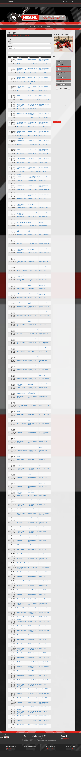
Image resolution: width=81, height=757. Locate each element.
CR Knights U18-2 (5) (32, 634)
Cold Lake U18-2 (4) (32, 275)
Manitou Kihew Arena (21, 189)
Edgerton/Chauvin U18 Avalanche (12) (43, 262)
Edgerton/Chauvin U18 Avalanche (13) (43, 284)
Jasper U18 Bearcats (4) (33, 59)
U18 (42, 26)
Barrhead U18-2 (31, 675)
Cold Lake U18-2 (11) (32, 567)
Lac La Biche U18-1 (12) (44, 378)
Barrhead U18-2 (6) (32, 414)
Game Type (10, 46)
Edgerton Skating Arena (22, 72)
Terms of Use (41, 753)
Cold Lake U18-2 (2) (43, 162)
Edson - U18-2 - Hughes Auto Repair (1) (44, 185)
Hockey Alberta (32, 5)
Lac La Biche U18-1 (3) (32, 63)
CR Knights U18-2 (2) (32, 95)
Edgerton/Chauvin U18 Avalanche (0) (32, 114)
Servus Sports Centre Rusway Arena (21, 123)
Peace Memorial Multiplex (20, 154)
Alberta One (39, 5)
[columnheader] (9, 57)
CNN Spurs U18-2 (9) (32, 252)
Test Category (47, 26)
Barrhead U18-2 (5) (43, 455)
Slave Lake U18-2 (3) (32, 324)
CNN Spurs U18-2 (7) (32, 266)
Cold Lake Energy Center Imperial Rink (22, 275)
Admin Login (40, 754)
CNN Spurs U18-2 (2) (32, 216)
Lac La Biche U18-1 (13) (44, 567)
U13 (34, 26)
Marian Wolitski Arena (21, 99)
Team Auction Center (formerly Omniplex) (21, 82)
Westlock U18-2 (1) (32, 234)
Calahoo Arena (20, 95)
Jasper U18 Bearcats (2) (44, 140)
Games (10, 36)
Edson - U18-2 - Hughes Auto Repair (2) (44, 60)
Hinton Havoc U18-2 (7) (43, 117)
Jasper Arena (19, 59)
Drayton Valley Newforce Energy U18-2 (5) (33, 176)
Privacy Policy (47, 753)
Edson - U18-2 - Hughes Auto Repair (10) (44, 514)
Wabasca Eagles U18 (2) (33, 99)
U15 (38, 26)
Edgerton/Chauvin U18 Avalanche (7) (32, 370)
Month (9, 50)
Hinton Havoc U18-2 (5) (32, 68)
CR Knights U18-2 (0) (32, 149)
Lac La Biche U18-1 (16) (33, 225)
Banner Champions (69, 5)
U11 (30, 26)
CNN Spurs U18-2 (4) (43, 270)
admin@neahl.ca (66, 738)
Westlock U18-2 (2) (43, 171)
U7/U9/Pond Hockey (60, 5)
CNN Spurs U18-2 (60, 64)
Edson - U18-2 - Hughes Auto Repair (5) (44, 235)
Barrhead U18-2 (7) (32, 185)
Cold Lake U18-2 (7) (32, 463)
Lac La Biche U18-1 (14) (44, 320)
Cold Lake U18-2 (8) (43, 387)
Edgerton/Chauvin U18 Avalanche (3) (32, 73)
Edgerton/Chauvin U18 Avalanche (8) (43, 662)
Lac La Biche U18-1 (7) (32, 347)
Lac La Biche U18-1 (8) (32, 508)
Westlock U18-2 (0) (32, 198)
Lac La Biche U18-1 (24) (44, 423)
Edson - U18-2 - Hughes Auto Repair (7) (33, 172)
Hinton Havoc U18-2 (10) (44, 216)
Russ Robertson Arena (21, 306)
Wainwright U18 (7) (32, 153)
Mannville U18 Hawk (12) (44, 113)
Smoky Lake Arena (21, 302)
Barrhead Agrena (20, 90)
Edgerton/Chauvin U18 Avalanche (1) (32, 208)
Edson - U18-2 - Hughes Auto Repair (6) (44, 343)
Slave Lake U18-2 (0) (32, 455)
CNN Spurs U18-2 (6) (43, 198)
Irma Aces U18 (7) (42, 72)
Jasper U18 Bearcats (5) (44, 81)
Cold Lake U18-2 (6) (32, 405)
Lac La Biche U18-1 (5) (32, 144)
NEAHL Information (15, 5)
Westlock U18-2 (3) (32, 297)
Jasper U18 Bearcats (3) (33, 180)
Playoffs (52, 5)
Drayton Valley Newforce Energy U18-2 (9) (33, 82)
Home (9, 5)
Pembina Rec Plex (20, 176)
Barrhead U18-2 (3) (32, 90)
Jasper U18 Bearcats (43, 675)
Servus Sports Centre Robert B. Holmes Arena (22, 221)
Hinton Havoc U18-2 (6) (32, 135)
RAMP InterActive (34, 753)
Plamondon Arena (20, 162)
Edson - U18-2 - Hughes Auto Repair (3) (33, 105)
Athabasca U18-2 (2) (32, 131)
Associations (23, 5)
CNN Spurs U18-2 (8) (43, 410)
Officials (46, 5)
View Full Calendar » (57, 121)
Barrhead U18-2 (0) (43, 302)
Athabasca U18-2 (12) (32, 77)
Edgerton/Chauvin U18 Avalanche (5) (43, 123)
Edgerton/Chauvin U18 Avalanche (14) (43, 581)
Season (9, 41)
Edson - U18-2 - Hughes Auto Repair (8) (33, 532)
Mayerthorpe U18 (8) (32, 351)
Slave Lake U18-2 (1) (43, 625)
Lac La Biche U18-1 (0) (43, 77)
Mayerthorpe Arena (21, 158)
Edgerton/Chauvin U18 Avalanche (63, 68)
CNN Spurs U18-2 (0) (32, 544)
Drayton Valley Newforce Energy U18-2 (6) (44, 127)
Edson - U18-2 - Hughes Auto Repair (63, 73)
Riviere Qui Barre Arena (22, 270)
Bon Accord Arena (20, 126)
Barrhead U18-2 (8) (32, 639)
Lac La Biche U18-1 (32, 679)
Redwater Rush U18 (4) (43, 365)
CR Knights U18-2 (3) (43, 90)
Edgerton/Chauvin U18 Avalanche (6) (43, 334)
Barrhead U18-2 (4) (32, 257)
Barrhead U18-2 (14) (43, 108)
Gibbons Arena (20, 311)
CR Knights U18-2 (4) (43, 311)
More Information (10, 748)
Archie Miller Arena (21, 194)
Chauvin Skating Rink (21, 387)
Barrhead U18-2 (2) (43, 351)
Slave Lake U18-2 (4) (32, 108)
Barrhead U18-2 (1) (43, 176)
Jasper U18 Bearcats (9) (33, 576)
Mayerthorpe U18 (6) (32, 158)
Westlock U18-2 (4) (32, 621)
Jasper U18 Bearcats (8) (33, 477)
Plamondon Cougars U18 (33, 697)
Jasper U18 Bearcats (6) (44, 239)
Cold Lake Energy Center (22, 553)
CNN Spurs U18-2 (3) (43, 95)
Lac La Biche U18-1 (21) (33, 329)
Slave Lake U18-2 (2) (43, 203)
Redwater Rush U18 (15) (44, 63)
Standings (15, 36)
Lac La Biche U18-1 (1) (43, 86)
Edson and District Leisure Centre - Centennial (20, 105)
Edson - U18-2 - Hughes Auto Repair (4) (44, 69)
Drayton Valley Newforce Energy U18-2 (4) (44, 105)
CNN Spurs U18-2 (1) (32, 126)
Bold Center (19, 63)
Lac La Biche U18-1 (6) (32, 333)
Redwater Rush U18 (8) (43, 207)
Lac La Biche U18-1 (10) (33, 661)
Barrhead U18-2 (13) (32, 549)
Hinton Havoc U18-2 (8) (32, 212)
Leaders (21, 36)
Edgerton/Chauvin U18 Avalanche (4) (32, 379)
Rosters (27, 36)
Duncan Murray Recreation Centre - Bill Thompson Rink (21, 69)
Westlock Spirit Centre (21, 198)
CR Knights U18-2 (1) (32, 239)
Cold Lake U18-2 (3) (43, 356)
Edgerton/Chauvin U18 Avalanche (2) (43, 527)
